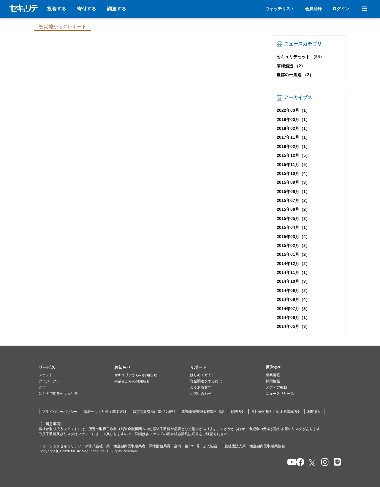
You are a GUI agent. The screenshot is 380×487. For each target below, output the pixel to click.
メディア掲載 (276, 387)
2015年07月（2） (293, 200)
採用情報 (273, 381)
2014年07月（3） (293, 308)
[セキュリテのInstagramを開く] (323, 463)
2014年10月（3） (293, 281)
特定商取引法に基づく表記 (154, 411)
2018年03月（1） (293, 119)
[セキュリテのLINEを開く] (336, 463)
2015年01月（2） (293, 254)
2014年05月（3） (293, 326)
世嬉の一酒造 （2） (295, 74)
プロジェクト (49, 381)
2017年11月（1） (293, 137)
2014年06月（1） (293, 317)
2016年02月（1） (293, 146)
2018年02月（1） (293, 128)
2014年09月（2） (293, 290)
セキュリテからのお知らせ (135, 375)
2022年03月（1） (293, 110)
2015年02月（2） (293, 245)
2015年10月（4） (293, 173)
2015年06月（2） (293, 209)
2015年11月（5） (293, 164)
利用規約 (314, 411)
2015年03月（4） (293, 236)
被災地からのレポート (62, 26)
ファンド (46, 375)
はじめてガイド (202, 375)
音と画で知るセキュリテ (58, 393)
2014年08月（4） (293, 299)
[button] (76, 367)
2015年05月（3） (293, 218)
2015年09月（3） (293, 182)
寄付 (42, 387)
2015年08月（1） (293, 191)
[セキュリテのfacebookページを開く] (298, 463)
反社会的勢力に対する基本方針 (276, 411)
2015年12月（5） (293, 155)
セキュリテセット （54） (300, 56)
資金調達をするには (206, 381)
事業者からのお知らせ (132, 381)
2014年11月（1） (293, 272)
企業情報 (273, 375)
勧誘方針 (238, 411)
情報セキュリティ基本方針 (105, 411)
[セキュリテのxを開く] (312, 462)
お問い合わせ (200, 393)
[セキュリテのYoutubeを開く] (289, 463)
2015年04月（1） (293, 227)
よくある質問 (200, 387)
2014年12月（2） (293, 263)
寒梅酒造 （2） (291, 65)
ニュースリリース (280, 393)
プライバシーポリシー (59, 411)
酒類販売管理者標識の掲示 (203, 411)
